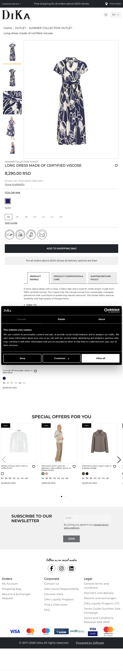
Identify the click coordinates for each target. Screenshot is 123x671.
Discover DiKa (53, 594)
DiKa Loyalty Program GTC (102, 603)
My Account (10, 583)
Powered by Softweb (90, 642)
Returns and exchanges (100, 598)
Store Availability (15, 184)
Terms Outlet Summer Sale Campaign (102, 610)
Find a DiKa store (55, 604)
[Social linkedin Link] (71, 568)
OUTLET (20, 28)
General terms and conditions (96, 585)
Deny (22, 358)
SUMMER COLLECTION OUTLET (50, 28)
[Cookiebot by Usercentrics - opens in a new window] (106, 310)
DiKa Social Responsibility (61, 589)
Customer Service (11, 4)
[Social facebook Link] (51, 568)
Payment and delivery (99, 593)
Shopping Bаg (11, 589)
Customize (59, 358)
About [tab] (101, 319)
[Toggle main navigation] (105, 15)
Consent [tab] (21, 319)
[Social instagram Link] (61, 568)
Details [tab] (61, 319)
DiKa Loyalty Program (59, 599)
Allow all (100, 358)
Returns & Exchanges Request (16, 596)
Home (8, 28)
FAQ (47, 610)
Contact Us (51, 583)
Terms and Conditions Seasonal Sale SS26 (98, 620)
